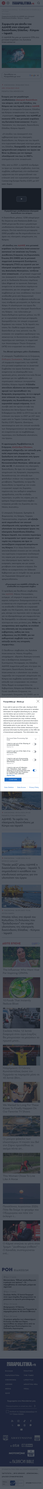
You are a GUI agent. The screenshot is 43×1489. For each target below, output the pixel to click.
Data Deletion (9, 787)
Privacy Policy (34, 787)
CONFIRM (13, 779)
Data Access (21, 787)
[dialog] (21, 744)
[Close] (39, 702)
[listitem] (21, 739)
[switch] (34, 744)
